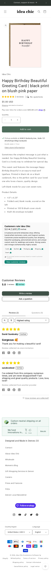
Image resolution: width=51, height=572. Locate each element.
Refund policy (16, 558)
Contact (8, 448)
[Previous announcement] (5, 3)
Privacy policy (43, 558)
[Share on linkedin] (19, 353)
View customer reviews (15, 262)
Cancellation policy (21, 566)
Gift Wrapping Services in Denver (19, 471)
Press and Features (13, 483)
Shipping (5, 105)
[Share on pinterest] (14, 353)
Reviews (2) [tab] (14, 313)
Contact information (33, 562)
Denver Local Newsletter (16, 495)
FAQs (7, 489)
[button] (5, 11)
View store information (15, 148)
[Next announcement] (46, 3)
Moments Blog (11, 465)
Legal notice (35, 566)
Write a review (25, 293)
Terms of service (29, 558)
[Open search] (4, 320)
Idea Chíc (19, 555)
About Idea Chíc (12, 454)
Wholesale (9, 459)
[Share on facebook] (3, 353)
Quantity (5, 115)
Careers (8, 477)
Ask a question (25, 299)
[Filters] (11, 320)
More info (43, 431)
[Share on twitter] (8, 353)
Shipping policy (18, 562)
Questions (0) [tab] (37, 313)
